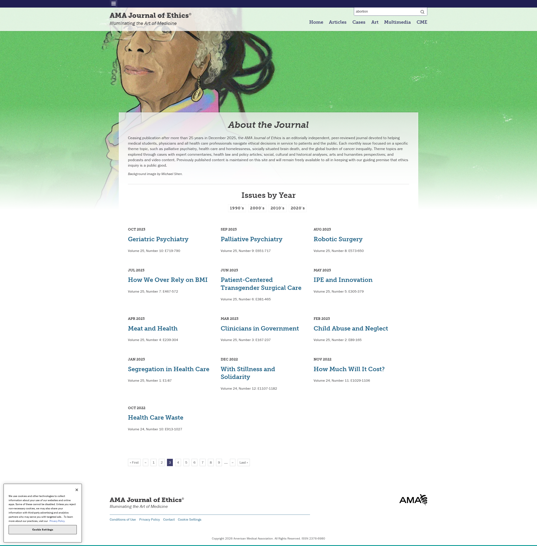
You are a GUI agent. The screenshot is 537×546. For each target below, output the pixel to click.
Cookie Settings (189, 519)
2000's (257, 208)
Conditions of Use (123, 519)
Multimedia (397, 22)
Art (374, 22)
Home (316, 22)
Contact (169, 519)
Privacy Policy (149, 519)
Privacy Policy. (57, 521)
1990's (237, 208)
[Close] (76, 489)
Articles (338, 22)
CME (422, 22)
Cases (358, 22)
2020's (298, 208)
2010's (278, 208)
